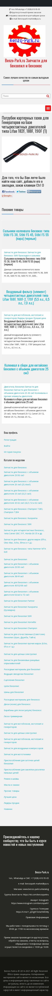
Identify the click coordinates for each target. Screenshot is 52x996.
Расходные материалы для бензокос (22, 699)
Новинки (8, 809)
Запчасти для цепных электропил (20, 654)
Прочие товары (11, 791)
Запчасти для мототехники (17, 754)
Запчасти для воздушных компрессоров (23, 748)
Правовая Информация (37, 917)
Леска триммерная (13, 716)
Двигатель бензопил (14, 386)
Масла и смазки (11, 784)
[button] (48, 108)
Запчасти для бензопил (15, 559)
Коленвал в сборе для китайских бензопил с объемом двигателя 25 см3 (26, 368)
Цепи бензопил (11, 686)
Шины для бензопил (14, 692)
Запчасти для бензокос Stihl (17, 524)
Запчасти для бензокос (15, 252)
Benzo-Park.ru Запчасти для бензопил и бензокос (26, 63)
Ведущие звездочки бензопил (18, 674)
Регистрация (10, 439)
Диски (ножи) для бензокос (17, 704)
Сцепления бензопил (14, 680)
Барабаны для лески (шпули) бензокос (23, 710)
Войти (7, 446)
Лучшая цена (39, 318)
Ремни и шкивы (11, 778)
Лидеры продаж (25, 318)
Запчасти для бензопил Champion (20, 628)
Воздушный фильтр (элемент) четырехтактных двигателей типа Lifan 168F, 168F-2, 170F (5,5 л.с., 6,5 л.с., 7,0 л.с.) (26, 297)
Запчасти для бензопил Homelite (20, 622)
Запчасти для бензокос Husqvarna (20, 518)
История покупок (12, 452)
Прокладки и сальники (29, 255)
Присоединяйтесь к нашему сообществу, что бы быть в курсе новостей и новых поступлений (24, 840)
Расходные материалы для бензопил (22, 669)
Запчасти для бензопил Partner (19, 600)
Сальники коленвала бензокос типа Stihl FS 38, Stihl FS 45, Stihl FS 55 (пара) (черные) (26, 234)
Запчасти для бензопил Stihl (17, 616)
